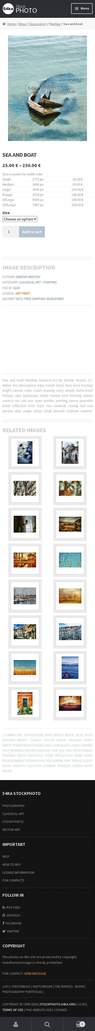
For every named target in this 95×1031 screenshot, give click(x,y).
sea (48, 760)
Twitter (13, 931)
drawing (75, 740)
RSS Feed (13, 907)
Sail (42, 760)
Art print (22, 293)
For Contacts (13, 880)
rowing (32, 760)
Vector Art (11, 829)
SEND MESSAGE (35, 973)
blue (79, 735)
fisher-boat (22, 745)
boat (89, 735)
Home (11, 24)
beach (58, 735)
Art (19, 735)
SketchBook (43, 986)
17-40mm (8, 735)
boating (8, 740)
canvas (36, 740)
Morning (17, 750)
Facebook (13, 923)
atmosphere (34, 735)
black (69, 735)
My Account (16, 1024)
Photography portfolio (22, 992)
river (79, 755)
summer (49, 765)
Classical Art (38, 24)
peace (22, 755)
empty (7, 745)
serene (57, 760)
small (7, 765)
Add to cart (32, 231)
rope (89, 755)
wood (7, 771)
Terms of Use (12, 1010)
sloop (87, 760)
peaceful (35, 755)
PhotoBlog (21, 986)
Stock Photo (13, 821)
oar (55, 750)
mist (5, 750)
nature (30, 750)
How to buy (11, 864)
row (6, 760)
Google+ (14, 915)
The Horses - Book (69, 986)
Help (6, 856)
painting (8, 755)
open (77, 750)
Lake (48, 745)
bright (22, 740)
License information (18, 872)
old (62, 750)
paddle (87, 750)
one (69, 750)
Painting (55, 24)
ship (67, 760)
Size (6, 212)
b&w (48, 735)
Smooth (19, 765)
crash (61, 740)
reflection (64, 755)
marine (87, 745)
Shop (22, 24)
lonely (75, 745)
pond (49, 755)
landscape (61, 745)
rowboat (17, 760)
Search (47, 1024)
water (77, 765)
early (88, 740)
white (88, 765)
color (49, 740)
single (77, 760)
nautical (43, 750)
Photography (13, 805)
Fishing (38, 745)
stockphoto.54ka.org (58, 1004)
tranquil (64, 765)
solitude (34, 765)
